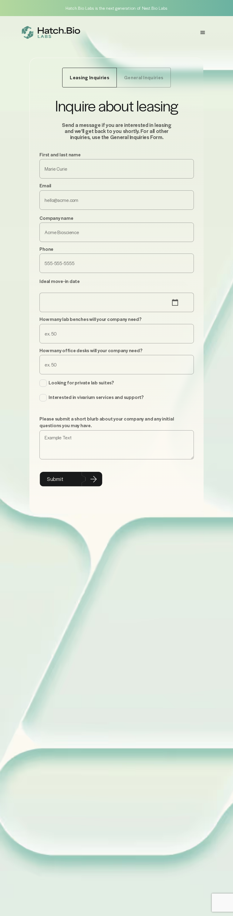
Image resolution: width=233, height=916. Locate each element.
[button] (202, 32)
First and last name (59, 154)
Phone (46, 249)
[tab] (89, 77)
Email (45, 185)
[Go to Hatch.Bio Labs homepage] (51, 32)
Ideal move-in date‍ (59, 281)
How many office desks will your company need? (90, 350)
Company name (56, 218)
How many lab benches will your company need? (90, 319)
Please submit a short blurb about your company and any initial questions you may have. (106, 422)
